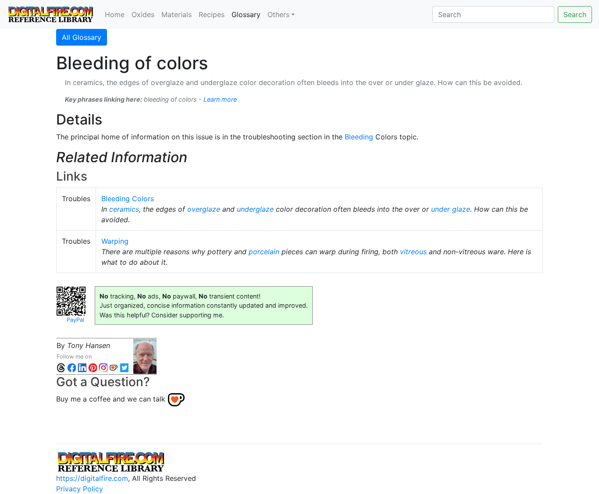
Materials (176, 14)
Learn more (220, 99)
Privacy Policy (79, 488)
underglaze (255, 209)
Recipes (212, 14)
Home (115, 14)
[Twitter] (124, 367)
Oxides (143, 14)
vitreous (413, 251)
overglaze (203, 209)
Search (574, 14)
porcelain (264, 251)
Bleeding (359, 136)
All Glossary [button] (81, 37)
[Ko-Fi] (113, 367)
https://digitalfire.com (92, 478)
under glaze (450, 209)
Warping (114, 241)
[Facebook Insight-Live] (71, 367)
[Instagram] (103, 367)
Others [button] (278, 14)
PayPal (75, 319)
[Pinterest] (92, 367)
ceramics (124, 209)
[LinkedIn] (82, 367)
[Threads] (61, 367)
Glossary (248, 14)
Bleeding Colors (127, 198)
